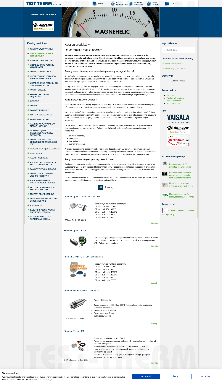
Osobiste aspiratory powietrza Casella (40, 218)
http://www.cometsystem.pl (172, 64)
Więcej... (154, 223)
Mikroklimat (36, 153)
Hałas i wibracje (39, 158)
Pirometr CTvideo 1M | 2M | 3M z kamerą (83, 257)
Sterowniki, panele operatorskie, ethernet (42, 182)
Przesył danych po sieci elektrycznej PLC (42, 188)
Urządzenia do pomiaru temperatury (42, 55)
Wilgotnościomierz (174, 103)
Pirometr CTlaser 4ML (74, 331)
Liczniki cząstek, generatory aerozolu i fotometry (42, 133)
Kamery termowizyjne (41, 60)
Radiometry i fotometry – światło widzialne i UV (43, 163)
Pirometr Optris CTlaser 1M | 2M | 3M (82, 196)
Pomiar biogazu (38, 90)
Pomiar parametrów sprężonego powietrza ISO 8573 (43, 142)
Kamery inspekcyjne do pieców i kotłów (42, 125)
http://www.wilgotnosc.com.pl (173, 69)
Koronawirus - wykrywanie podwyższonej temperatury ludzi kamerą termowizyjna (180, 175)
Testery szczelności (40, 115)
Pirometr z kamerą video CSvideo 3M (82, 290)
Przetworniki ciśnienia (175, 98)
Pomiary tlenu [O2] (39, 110)
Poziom (33, 106)
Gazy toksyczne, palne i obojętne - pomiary (42, 211)
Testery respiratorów (42, 194)
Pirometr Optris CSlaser (75, 230)
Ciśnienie (34, 101)
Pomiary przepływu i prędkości (40, 95)
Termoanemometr (173, 101)
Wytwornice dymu (39, 119)
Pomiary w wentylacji (41, 49)
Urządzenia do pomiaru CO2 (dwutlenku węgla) (44, 84)
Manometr (170, 95)
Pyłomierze (36, 205)
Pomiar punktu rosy (40, 72)
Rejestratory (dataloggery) (45, 149)
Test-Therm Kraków (43, 3)
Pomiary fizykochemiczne (43, 169)
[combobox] (178, 50)
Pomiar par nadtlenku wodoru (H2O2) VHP (41, 175)
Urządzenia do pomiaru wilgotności (42, 66)
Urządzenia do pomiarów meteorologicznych (43, 77)
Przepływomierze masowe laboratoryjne (43, 200)
